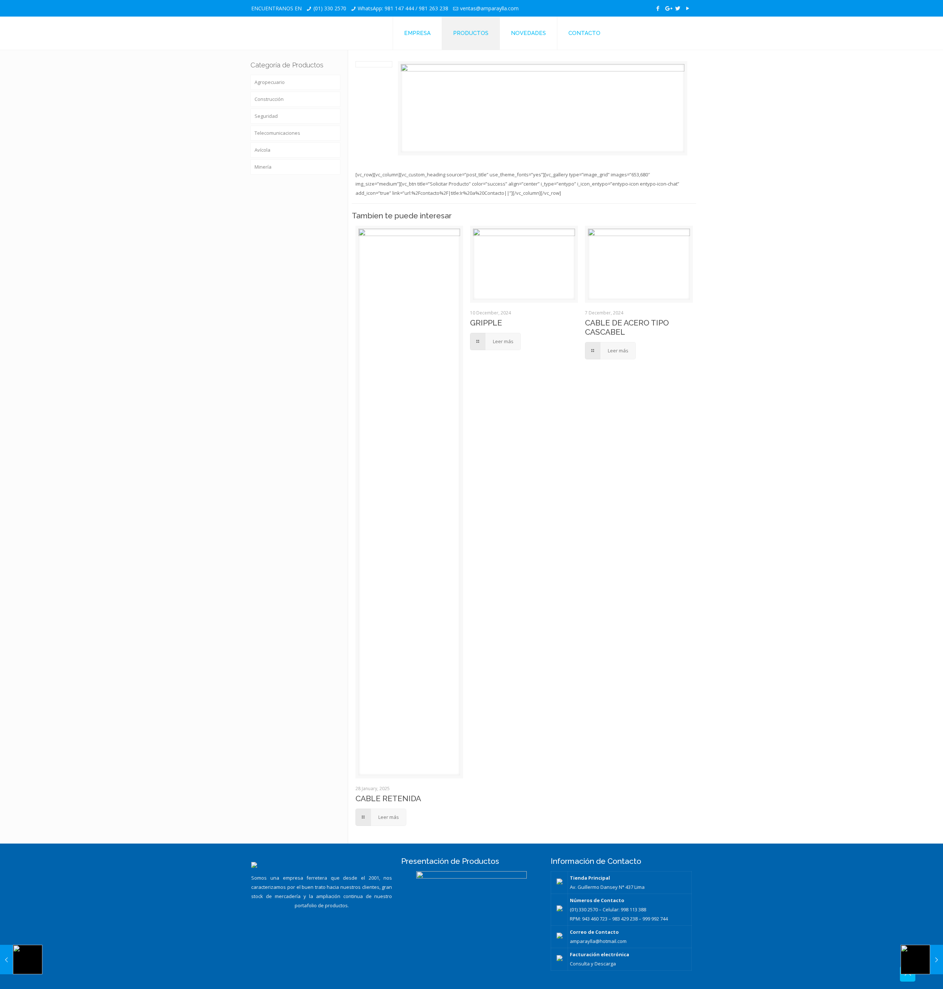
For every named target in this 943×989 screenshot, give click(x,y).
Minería (263, 166)
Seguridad (266, 116)
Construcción (269, 99)
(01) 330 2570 (329, 8)
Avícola (262, 150)
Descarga (605, 963)
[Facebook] (658, 8)
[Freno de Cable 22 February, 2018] (922, 959)
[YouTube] (688, 8)
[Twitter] (678, 8)
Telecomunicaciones (277, 133)
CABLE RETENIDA (388, 798)
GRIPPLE (486, 322)
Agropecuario (270, 82)
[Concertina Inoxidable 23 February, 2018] (21, 959)
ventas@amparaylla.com (489, 8)
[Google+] (668, 8)
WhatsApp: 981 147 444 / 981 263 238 (403, 8)
